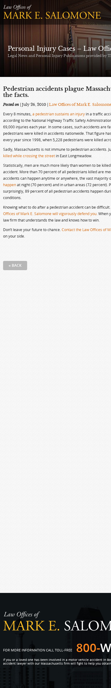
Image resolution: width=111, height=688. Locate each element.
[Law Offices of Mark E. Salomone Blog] (52, 12)
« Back (15, 265)
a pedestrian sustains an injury (58, 113)
